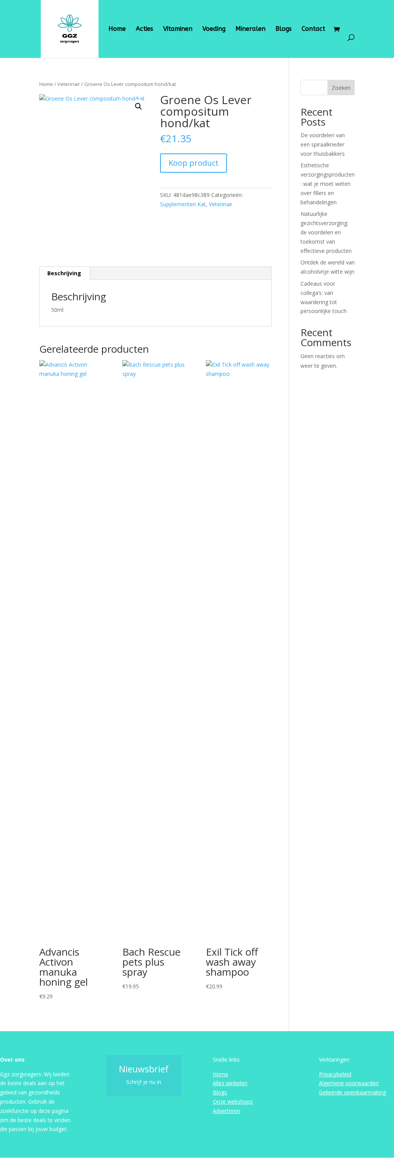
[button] (138, 106)
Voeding (213, 29)
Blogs (283, 29)
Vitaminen (177, 29)
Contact (313, 29)
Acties (144, 29)
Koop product (194, 163)
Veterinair (68, 84)
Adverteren (226, 1110)
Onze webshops (233, 1101)
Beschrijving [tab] (64, 273)
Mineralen (250, 29)
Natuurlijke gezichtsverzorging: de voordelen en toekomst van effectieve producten (326, 232)
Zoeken (341, 87)
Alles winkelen (230, 1083)
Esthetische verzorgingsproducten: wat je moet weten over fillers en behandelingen (328, 183)
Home (117, 29)
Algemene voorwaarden (349, 1083)
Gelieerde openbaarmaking (352, 1092)
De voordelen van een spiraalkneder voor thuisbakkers (323, 144)
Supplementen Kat (183, 204)
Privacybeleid (335, 1074)
